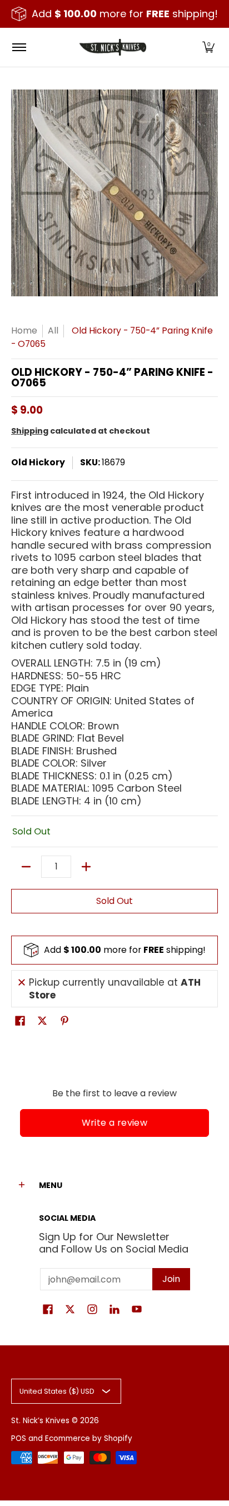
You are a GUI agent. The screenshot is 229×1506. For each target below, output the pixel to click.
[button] (208, 47)
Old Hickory (38, 462)
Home (24, 330)
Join (171, 1279)
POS (18, 1438)
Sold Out (114, 900)
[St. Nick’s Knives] (112, 47)
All (53, 330)
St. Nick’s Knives (40, 1420)
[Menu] (18, 47)
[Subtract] (26, 867)
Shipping (29, 430)
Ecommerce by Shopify (88, 1438)
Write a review (115, 1122)
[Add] (86, 867)
